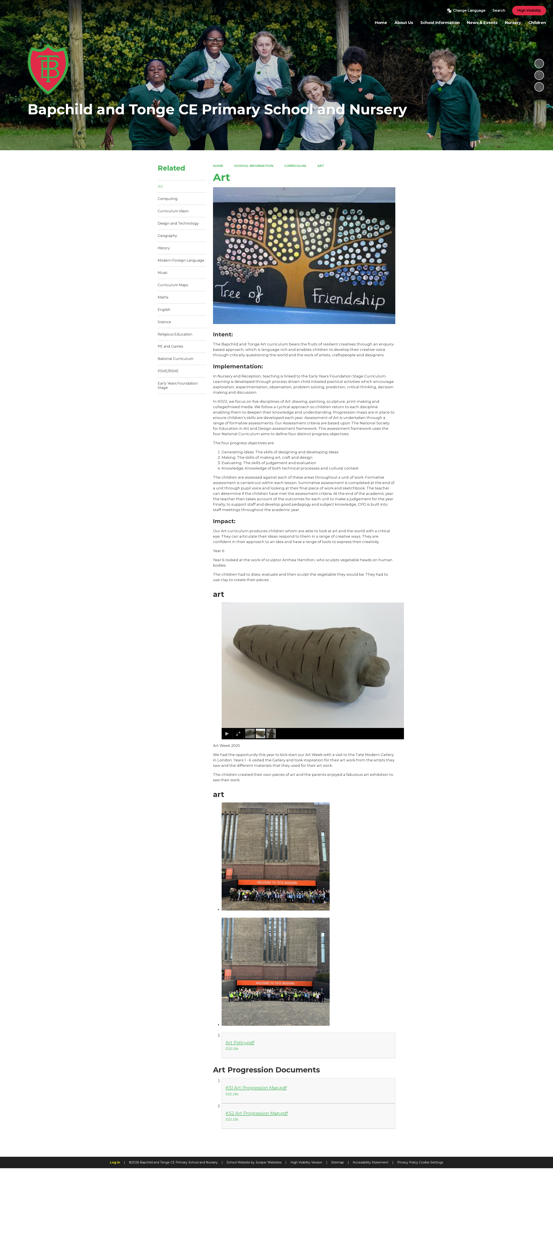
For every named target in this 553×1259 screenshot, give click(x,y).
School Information (253, 166)
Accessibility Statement (370, 1162)
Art (320, 166)
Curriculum (295, 166)
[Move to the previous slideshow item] (539, 75)
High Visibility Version (306, 1162)
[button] (230, 665)
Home (218, 166)
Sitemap (337, 1162)
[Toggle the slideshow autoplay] (539, 63)
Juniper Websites (268, 1162)
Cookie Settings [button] (431, 1162)
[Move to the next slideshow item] (539, 87)
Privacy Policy (407, 1162)
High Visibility (529, 10)
